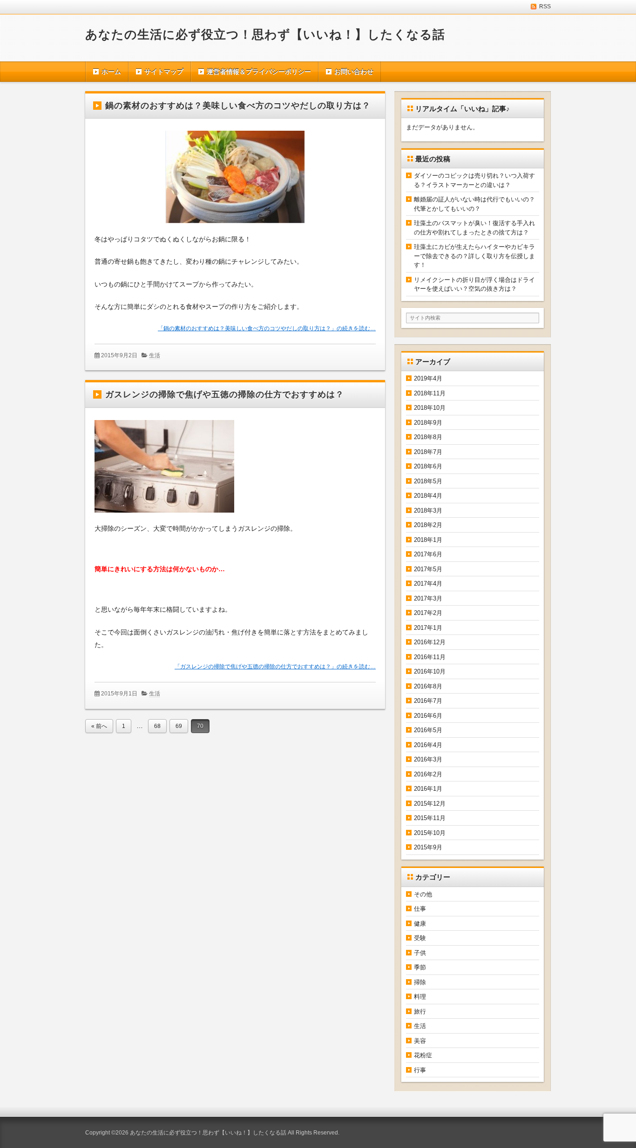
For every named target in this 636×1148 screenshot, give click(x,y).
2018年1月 (428, 539)
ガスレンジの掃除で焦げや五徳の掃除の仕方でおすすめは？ (224, 394)
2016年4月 (428, 744)
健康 (420, 923)
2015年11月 (430, 817)
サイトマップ (163, 71)
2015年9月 (428, 847)
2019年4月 (428, 378)
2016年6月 (428, 715)
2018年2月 (428, 524)
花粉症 (423, 1055)
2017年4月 (428, 583)
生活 (154, 355)
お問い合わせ (353, 71)
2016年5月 (428, 730)
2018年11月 (430, 393)
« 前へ (99, 726)
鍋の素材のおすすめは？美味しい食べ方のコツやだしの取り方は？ (238, 105)
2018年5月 (428, 481)
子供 (420, 952)
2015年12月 (430, 803)
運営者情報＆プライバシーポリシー (259, 71)
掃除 (420, 982)
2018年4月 (428, 495)
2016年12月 (430, 642)
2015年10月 (430, 832)
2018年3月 (428, 510)
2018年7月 (428, 451)
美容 (420, 1040)
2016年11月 (430, 657)
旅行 (420, 1011)
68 (157, 726)
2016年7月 (428, 700)
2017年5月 (428, 569)
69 (179, 726)
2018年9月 (428, 422)
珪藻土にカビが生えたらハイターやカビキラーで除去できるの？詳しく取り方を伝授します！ (474, 255)
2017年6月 (428, 554)
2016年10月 (430, 671)
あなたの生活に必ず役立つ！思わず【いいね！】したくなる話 (265, 34)
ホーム (111, 71)
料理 (420, 996)
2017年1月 (428, 627)
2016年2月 (428, 774)
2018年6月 (428, 466)
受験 (420, 937)
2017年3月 (428, 598)
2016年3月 (428, 759)
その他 (423, 894)
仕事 (420, 908)
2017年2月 (428, 612)
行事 (420, 1070)
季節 (420, 967)
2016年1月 (428, 788)
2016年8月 (428, 686)
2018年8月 (428, 437)
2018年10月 (430, 407)
